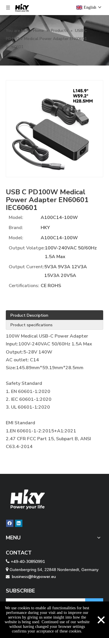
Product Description (29, 315)
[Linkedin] (18, 523)
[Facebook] (9, 523)
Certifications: (24, 285)
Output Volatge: (27, 248)
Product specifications (31, 325)
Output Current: (26, 267)
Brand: (16, 227)
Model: (16, 217)
